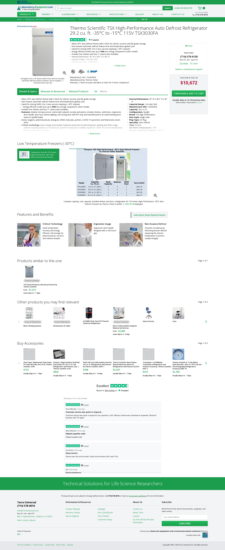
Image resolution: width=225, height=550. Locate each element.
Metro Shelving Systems (32, 326)
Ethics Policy (60, 545)
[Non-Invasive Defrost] (131, 235)
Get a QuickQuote (105, 512)
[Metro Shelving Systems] (29, 313)
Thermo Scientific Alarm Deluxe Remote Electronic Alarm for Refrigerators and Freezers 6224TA (126, 364)
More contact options (26, 520)
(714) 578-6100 (189, 56)
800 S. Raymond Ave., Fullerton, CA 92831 (34, 516)
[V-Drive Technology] (29, 235)
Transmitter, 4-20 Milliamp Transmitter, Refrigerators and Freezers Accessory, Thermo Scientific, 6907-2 (157, 365)
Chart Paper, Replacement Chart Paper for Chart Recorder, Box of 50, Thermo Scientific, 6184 (37, 364)
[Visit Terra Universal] (24, 2)
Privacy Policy (38, 545)
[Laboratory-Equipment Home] (35, 8)
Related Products (78, 91)
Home (19, 19)
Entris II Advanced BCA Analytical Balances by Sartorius (125, 327)
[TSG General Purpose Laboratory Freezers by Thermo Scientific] (29, 272)
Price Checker (103, 516)
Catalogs (101, 509)
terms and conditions (138, 496)
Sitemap (70, 545)
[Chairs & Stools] (148, 313)
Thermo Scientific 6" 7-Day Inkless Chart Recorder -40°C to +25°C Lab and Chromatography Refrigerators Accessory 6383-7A (187, 365)
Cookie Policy (50, 545)
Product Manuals (73, 509)
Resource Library (73, 512)
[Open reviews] (89, 40)
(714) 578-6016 (201, 15)
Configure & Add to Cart (189, 93)
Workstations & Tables (61, 326)
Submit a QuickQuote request (188, 69)
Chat (195, 63)
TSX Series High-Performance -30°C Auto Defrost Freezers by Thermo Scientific (108, 19)
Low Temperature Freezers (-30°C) (62, 19)
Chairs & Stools (148, 321)
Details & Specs (28, 91)
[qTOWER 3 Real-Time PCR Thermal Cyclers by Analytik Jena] (89, 313)
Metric (103, 91)
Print (190, 45)
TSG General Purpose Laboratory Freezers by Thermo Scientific (40, 286)
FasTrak (199, 102)
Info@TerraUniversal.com (28, 510)
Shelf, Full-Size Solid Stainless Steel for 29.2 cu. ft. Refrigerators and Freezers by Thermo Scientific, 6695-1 (97, 364)
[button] (65, 73)
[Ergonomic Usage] (80, 235)
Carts (174, 321)
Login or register (183, 8)
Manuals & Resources (53, 91)
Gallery (139, 14)
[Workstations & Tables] (59, 313)
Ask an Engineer (72, 516)
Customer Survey (105, 519)
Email (185, 63)
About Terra (138, 512)
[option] (38, 155)
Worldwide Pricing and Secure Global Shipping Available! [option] (112, 2)
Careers (136, 516)
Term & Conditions (24, 545)
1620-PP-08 (129, 204)
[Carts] (178, 313)
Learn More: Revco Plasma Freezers (149, 215)
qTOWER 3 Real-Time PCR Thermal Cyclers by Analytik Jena (95, 322)
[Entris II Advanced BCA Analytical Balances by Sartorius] (119, 313)
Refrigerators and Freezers (35, 19)
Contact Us (177, 14)
